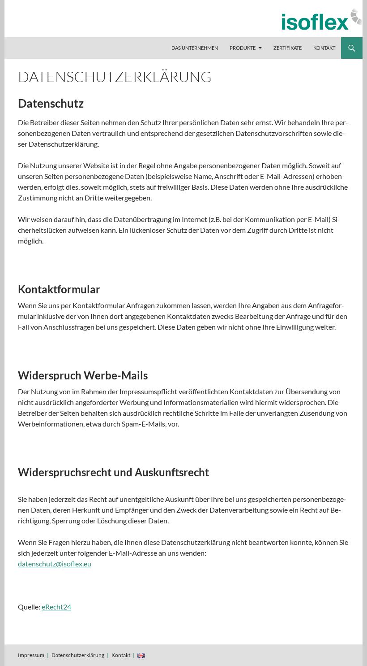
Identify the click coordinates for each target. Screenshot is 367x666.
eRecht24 (56, 606)
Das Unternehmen (194, 48)
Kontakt (324, 48)
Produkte (243, 48)
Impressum (31, 655)
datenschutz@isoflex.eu (54, 563)
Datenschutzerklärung (77, 655)
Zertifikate (287, 48)
